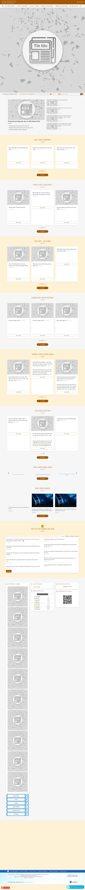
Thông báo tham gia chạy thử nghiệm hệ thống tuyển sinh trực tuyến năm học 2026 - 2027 (66, 378)
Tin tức (62, 536)
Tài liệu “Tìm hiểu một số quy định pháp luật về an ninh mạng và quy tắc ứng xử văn (22, 560)
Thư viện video (42, 488)
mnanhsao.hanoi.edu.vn (29, 882)
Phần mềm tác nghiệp (14, 584)
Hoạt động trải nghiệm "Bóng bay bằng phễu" (18, 129)
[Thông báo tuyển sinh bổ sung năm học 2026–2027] (18, 254)
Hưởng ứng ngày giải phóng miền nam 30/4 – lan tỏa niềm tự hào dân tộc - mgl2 (66, 209)
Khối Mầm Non (80, 2)
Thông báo (67, 536)
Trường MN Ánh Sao (67, 586)
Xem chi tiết (18, 162)
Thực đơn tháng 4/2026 (14, 320)
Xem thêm (42, 174)
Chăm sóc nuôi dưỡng (47, 6)
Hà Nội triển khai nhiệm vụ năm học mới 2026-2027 (54, 539)
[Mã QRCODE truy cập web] (67, 599)
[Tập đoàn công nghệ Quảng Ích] (73, 881)
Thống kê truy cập (38, 590)
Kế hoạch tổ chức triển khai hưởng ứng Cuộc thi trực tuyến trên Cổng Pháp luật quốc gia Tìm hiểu (23, 547)
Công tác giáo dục (22, 6)
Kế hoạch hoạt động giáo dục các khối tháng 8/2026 (24, 121)
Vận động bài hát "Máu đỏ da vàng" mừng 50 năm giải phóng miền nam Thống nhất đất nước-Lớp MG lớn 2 (42, 510)
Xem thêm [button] (42, 478)
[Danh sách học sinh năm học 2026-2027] (52, 110)
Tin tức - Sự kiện (34, 6)
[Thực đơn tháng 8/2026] (52, 102)
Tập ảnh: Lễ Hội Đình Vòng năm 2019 (18, 474)
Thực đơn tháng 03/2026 (63, 320)
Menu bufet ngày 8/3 (38, 320)
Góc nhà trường (9, 6)
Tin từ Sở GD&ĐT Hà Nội (42, 529)
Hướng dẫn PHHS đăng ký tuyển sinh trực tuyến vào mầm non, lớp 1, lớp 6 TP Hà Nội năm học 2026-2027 (42, 364)
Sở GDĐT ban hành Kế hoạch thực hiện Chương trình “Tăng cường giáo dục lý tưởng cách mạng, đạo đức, (59, 559)
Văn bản (76, 536)
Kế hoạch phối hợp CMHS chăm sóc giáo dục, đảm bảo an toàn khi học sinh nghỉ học (18, 420)
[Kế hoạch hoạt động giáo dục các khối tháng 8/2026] (26, 109)
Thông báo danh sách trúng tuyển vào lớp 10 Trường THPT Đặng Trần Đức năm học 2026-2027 (23, 553)
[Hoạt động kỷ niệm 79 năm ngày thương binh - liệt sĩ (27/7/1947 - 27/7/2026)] (52, 118)
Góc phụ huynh (73, 6)
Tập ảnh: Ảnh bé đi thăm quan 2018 (42, 474)
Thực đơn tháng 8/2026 (62, 100)
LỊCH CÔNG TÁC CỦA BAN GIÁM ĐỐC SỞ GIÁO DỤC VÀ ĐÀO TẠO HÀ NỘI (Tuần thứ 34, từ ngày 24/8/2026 (22, 540)
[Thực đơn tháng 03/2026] (67, 310)
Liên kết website (37, 584)
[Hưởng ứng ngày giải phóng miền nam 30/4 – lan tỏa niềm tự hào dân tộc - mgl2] (67, 197)
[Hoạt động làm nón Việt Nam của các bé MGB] (42, 197)
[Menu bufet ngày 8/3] (42, 310)
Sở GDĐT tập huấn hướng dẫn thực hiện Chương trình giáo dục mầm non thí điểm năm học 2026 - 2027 (60, 545)
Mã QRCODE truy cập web (64, 591)
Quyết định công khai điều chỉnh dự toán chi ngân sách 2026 (21, 127)
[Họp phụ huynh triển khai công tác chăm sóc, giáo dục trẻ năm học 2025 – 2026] (42, 423)
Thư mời (72, 536)
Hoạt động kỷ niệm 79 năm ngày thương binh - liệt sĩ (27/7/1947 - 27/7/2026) (64, 117)
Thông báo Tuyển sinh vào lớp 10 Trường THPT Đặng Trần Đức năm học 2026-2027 (23, 566)
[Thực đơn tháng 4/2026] (18, 310)
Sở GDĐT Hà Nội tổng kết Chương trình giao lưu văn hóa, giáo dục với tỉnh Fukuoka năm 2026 (61, 552)
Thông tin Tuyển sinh (61, 6)
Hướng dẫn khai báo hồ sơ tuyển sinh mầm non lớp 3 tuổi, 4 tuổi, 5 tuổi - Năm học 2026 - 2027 (18, 378)
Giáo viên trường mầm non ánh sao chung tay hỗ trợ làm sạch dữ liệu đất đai (65, 125)
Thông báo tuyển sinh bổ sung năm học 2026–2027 (19, 125)
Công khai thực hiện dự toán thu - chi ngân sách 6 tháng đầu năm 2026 (58, 564)
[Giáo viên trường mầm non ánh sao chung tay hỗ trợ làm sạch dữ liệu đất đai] (52, 126)
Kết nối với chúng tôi (64, 584)
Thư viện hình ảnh (42, 467)
